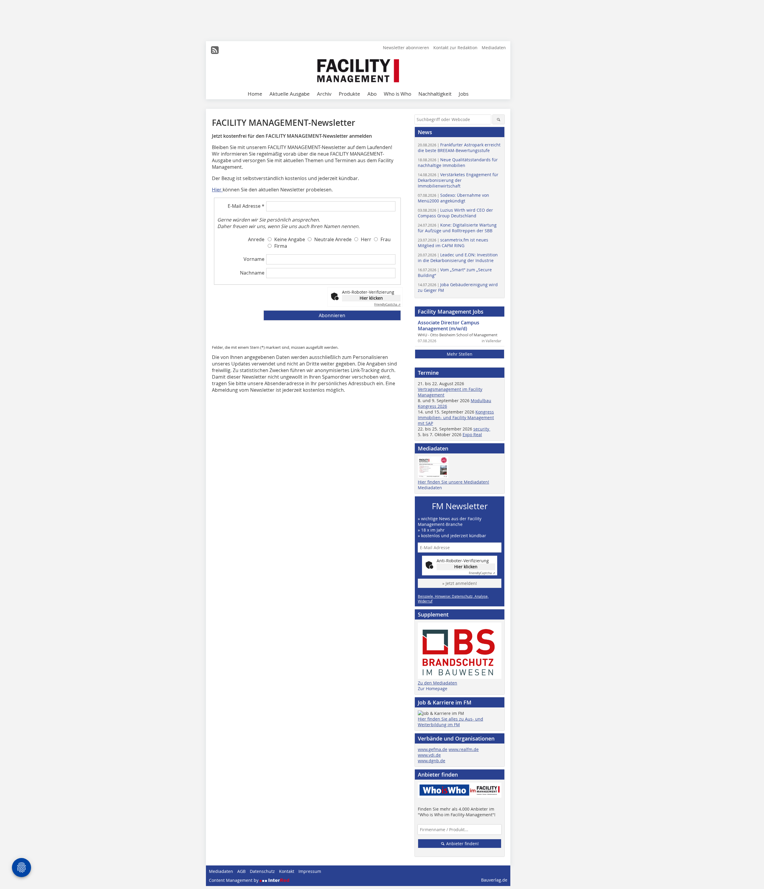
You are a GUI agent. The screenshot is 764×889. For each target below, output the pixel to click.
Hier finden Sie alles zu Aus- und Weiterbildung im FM (450, 721)
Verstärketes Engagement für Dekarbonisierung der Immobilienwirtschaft (458, 180)
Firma (280, 246)
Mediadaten (494, 47)
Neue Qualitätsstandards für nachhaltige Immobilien (458, 162)
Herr (366, 239)
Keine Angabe (289, 239)
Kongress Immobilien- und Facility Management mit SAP (456, 417)
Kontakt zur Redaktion (455, 47)
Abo (372, 93)
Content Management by (234, 880)
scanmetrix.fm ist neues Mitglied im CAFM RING (453, 242)
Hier (217, 189)
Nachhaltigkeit (435, 93)
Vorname (254, 259)
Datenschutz (262, 871)
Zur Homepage (432, 688)
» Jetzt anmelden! (459, 583)
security (481, 429)
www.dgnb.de (431, 760)
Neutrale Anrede (333, 239)
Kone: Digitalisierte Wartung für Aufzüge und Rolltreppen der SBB (457, 227)
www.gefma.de (432, 749)
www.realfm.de (464, 749)
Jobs (464, 93)
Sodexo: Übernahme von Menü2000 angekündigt (453, 198)
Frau (386, 239)
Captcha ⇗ (387, 304)
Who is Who (397, 93)
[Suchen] (498, 119)
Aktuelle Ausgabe (289, 93)
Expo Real (472, 434)
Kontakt (286, 871)
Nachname (252, 273)
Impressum (309, 871)
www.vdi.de (429, 755)
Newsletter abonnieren (406, 47)
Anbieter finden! (462, 843)
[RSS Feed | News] (214, 50)
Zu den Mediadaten (437, 683)
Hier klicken (371, 298)
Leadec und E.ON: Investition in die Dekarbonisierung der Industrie (458, 257)
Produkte (349, 93)
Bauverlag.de (494, 880)
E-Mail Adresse (246, 206)
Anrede (256, 239)
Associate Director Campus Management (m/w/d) (448, 325)
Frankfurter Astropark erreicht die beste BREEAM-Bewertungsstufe (459, 147)
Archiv (324, 93)
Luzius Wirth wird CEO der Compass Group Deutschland (455, 213)
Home (255, 93)
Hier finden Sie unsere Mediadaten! (453, 482)
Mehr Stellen (459, 354)
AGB (241, 871)
